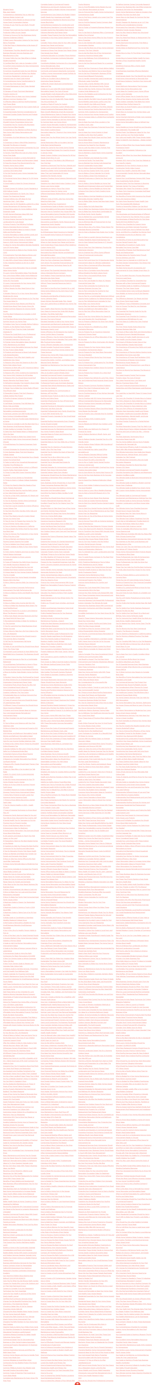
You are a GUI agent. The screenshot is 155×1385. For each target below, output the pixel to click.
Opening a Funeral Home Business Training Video (95, 987)
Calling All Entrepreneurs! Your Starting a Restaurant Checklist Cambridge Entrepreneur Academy (19, 1270)
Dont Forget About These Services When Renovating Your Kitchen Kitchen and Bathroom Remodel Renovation (57, 252)
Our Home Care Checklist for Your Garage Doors (95, 1010)
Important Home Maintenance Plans (91, 575)
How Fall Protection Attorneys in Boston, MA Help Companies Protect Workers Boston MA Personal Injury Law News (58, 1060)
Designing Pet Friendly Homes (51, 176)
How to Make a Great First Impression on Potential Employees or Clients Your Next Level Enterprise (94, 178)
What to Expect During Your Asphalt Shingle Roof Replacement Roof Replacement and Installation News (133, 1109)
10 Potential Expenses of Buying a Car (16, 339)
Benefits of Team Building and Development (18, 1181)
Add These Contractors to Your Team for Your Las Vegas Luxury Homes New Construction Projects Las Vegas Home (20, 986)
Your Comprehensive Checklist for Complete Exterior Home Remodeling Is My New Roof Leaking (131, 1329)
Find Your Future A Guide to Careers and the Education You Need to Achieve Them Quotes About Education (57, 592)
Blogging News (8, 9)
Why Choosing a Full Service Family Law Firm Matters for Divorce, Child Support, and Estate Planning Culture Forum (132, 1252)
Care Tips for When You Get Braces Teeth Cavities (20, 1281)
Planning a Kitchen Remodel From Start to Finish (95, 1061)
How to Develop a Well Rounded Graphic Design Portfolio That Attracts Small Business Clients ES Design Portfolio (58, 1337)
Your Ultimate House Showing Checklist (130, 1370)
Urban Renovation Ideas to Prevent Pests (130, 864)
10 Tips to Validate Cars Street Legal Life (17, 544)
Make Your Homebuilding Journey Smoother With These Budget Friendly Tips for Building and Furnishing (95, 830)
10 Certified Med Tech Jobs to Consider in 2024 (20, 63)
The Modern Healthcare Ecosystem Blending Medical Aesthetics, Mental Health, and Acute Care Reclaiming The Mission (132, 416)
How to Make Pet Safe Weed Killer (90, 206)
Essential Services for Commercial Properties (57, 426)
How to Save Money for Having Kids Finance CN (95, 472)
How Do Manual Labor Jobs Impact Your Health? (58, 1035)
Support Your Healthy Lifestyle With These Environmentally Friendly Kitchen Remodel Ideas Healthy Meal (133, 173)
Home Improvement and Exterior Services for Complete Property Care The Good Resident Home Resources (57, 840)
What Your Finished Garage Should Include (131, 1176)
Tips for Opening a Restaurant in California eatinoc (134, 634)
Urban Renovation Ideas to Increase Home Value (133, 861)
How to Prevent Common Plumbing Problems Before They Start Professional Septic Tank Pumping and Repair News (94, 388)
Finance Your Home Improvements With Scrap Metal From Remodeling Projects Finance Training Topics (58, 585)
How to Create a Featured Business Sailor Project (58, 1283)
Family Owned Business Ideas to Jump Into (56, 575)
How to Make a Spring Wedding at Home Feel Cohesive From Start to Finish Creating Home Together (94, 191)
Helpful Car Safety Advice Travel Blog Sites (56, 782)
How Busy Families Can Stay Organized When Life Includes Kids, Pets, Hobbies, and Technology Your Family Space (58, 991)
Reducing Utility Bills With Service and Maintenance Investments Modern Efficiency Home (94, 1229)
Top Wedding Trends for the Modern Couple (131, 733)
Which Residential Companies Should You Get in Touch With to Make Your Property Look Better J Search (133, 1216)
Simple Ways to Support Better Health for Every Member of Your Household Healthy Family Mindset (133, 60)
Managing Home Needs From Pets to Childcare (95, 843)
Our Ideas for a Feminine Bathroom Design (93, 1012)
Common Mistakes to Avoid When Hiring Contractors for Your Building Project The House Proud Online (20, 1362)
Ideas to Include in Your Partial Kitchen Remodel (95, 567)
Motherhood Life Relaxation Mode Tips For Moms (95, 912)
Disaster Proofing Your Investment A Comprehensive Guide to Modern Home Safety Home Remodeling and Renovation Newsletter (57, 206)
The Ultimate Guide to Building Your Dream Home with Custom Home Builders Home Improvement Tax (133, 490)
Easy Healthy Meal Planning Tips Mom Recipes (57, 309)
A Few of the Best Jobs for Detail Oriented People (20, 935)
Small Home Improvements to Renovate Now (132, 78)
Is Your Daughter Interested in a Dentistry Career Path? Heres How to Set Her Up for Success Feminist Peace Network (95, 641)
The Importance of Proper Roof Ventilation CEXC (133, 357)
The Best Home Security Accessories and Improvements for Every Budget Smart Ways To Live (132, 270)
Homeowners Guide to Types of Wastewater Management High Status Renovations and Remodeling (56, 930)
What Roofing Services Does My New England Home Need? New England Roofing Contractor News (132, 1055)
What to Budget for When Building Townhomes (132, 1081)
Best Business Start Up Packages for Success (19, 1189)
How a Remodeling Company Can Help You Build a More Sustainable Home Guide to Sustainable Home (58, 973)
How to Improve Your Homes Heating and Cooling (95, 114)
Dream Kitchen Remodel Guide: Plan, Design (56, 301)
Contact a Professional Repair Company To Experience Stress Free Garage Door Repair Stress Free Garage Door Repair (59, 50)
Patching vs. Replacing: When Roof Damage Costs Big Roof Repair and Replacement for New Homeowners (96, 1035)
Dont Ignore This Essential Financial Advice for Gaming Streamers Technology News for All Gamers (57, 265)
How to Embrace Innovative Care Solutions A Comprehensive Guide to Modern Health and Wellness (57, 1349)
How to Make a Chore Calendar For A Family (94, 173)
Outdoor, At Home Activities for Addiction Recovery (96, 1015)
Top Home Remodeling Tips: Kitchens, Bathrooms (133, 703)
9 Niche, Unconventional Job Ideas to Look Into (20, 889)
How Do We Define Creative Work (52, 1043)
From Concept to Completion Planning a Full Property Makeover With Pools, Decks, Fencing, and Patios (57, 651)
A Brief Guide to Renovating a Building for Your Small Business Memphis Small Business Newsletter (19, 925)
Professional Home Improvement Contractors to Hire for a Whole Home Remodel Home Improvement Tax (95, 1140)
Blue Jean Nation (9, 12)
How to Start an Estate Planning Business (93, 501)
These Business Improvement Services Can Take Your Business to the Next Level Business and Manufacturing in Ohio (133, 541)
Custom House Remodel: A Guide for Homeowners (58, 124)
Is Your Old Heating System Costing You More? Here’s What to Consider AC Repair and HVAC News (94, 649)
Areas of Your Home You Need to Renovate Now (20, 1094)
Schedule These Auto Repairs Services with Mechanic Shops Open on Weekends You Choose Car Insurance (95, 1342)
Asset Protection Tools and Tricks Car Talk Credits (20, 1102)
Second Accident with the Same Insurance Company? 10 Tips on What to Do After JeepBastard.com (93, 1360)
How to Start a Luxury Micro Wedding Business (94, 490)
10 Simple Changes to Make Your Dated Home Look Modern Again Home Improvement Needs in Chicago (20, 439)
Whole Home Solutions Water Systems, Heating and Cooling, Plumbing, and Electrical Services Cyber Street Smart (133, 1239)
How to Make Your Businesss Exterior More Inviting (96, 209)
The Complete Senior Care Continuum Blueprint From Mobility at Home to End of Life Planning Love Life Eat (132, 293)
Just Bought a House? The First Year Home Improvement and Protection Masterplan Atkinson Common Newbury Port (96, 661)
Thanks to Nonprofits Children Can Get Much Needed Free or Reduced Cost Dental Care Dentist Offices (134, 209)
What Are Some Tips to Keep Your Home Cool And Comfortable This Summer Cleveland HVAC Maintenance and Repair (133, 968)
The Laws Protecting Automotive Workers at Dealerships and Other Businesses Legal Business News (133, 388)
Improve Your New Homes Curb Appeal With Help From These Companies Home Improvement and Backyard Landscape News (95, 595)
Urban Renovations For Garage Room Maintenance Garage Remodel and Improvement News (133, 868)
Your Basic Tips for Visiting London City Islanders (133, 1314)
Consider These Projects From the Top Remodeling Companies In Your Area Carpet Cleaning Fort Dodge (59, 37)
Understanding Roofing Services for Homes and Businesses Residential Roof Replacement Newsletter (133, 805)
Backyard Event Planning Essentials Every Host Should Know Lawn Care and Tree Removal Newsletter (20, 1135)
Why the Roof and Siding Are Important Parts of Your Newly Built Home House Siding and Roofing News (133, 1293)
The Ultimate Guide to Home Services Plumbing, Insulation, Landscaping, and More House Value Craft (133, 503)
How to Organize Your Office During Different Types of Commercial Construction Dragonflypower (94, 255)
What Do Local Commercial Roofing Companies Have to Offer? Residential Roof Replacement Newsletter (132, 994)
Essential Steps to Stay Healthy (52, 439)
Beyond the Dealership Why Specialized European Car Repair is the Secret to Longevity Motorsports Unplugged (21, 1209)
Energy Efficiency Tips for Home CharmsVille (56, 337)
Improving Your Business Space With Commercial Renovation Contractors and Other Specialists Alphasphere (95, 608)
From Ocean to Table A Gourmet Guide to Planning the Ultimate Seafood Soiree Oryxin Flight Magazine (58, 664)
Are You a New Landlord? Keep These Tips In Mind (21, 1076)
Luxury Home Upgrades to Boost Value (92, 797)
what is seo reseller (123, 1035)
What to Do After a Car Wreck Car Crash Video (132, 1099)
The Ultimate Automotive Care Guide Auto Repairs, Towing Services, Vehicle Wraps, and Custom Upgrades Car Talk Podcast (133, 454)
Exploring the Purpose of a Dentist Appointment (57, 541)
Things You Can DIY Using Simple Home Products (133, 580)
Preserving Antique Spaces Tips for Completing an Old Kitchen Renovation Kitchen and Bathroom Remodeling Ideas (96, 1117)
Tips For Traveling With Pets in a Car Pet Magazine (133, 641)
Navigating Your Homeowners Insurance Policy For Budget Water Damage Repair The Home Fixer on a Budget (96, 943)
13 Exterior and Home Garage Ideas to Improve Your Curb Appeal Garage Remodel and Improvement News (20, 712)
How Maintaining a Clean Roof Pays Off (55, 1112)
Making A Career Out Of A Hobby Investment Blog (95, 836)
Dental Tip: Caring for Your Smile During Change (57, 147)
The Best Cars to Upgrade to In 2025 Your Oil (132, 260)
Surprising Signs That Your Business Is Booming (132, 183)
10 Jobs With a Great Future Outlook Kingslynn (19, 260)
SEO (79, 1378)
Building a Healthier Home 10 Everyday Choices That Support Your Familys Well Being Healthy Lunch (20, 1242)
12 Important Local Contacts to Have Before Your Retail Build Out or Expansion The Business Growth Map (21, 654)
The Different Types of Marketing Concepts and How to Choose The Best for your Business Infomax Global (133, 306)
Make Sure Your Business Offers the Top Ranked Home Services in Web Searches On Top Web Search (95, 812)
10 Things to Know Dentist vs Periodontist (17, 478)
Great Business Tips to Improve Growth (55, 754)
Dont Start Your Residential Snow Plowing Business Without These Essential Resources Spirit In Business (59, 283)
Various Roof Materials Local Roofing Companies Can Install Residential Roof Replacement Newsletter (133, 912)
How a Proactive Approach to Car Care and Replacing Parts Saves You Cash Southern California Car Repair (56, 966)
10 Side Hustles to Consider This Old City (17, 429)
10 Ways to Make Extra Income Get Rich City (19, 603)
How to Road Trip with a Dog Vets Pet (91, 460)
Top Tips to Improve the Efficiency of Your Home (133, 731)
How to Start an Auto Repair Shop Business (93, 498)
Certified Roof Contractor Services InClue (17, 1299)
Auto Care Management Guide (13, 1104)
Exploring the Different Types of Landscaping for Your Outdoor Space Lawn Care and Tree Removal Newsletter (59, 531)
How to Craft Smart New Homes (52, 1271)
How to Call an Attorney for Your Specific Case (57, 1227)
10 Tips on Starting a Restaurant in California (18, 526)
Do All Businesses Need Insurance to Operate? (57, 232)
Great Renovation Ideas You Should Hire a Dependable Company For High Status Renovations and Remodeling (55, 761)
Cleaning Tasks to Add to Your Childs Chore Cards (20, 1327)
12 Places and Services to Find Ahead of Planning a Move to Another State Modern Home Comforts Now (20, 672)
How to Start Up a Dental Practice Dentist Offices (96, 508)
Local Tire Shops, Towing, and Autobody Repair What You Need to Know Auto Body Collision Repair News (94, 766)
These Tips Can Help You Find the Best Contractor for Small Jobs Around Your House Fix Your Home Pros (134, 569)
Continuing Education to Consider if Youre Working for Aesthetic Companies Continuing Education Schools (58, 58)
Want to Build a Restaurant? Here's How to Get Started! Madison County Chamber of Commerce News (133, 930)
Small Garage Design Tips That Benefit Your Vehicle (134, 76)
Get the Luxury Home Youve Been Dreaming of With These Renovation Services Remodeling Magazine (57, 723)
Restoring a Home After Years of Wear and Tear (94, 1306)
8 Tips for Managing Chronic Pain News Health (19, 851)
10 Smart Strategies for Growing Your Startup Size (20, 449)
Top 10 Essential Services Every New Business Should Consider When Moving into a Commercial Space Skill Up (133, 666)
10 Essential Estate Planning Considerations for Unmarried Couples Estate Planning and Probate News (20, 114)
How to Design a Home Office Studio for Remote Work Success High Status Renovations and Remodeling (58, 1319)
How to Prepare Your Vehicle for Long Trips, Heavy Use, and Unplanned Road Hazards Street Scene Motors (96, 380)
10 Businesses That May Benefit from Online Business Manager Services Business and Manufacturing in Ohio (19, 52)
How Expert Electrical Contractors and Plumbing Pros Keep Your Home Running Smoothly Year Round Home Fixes (58, 1053)
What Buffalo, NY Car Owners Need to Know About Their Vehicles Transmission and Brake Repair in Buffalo (134, 976)
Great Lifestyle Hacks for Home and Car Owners (58, 756)
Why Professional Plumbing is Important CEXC (132, 1288)
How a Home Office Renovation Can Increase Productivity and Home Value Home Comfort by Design (57, 953)
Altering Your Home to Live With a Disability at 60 (20, 1058)
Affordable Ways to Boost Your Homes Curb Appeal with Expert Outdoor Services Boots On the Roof (21, 1025)
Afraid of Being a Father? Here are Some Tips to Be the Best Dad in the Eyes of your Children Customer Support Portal (20, 1037)
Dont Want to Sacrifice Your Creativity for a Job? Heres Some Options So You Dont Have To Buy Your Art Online (58, 290)
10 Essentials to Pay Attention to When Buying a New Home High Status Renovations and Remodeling (20, 132)
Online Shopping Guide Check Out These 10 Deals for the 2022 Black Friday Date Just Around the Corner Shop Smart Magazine (95, 981)
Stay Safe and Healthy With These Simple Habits (133, 137)
